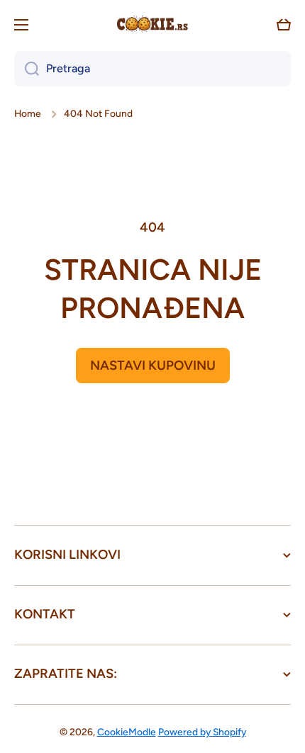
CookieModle (126, 731)
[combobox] (152, 68)
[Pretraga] (26, 68)
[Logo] (152, 25)
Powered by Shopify (202, 731)
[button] (284, 25)
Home (27, 113)
